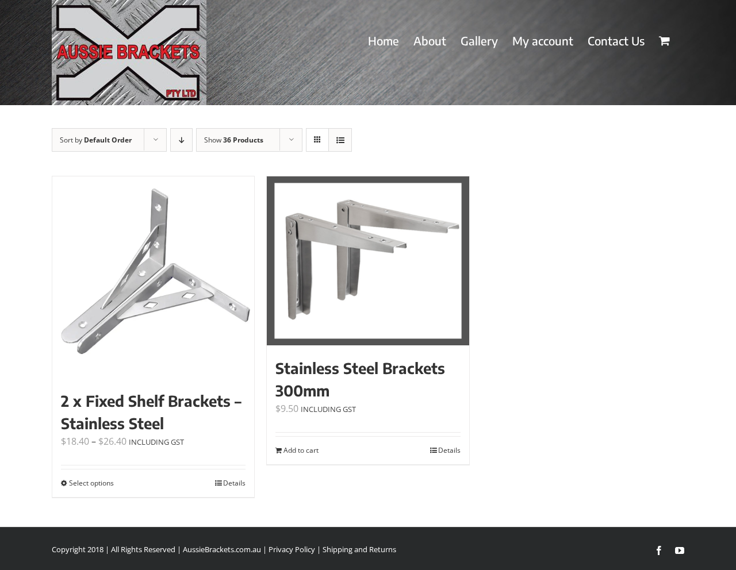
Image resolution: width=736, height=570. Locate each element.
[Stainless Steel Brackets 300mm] (368, 260)
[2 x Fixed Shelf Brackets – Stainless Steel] (153, 277)
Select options (91, 483)
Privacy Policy (292, 549)
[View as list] (340, 140)
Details (234, 483)
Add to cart (301, 450)
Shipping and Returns (359, 549)
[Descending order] (181, 140)
